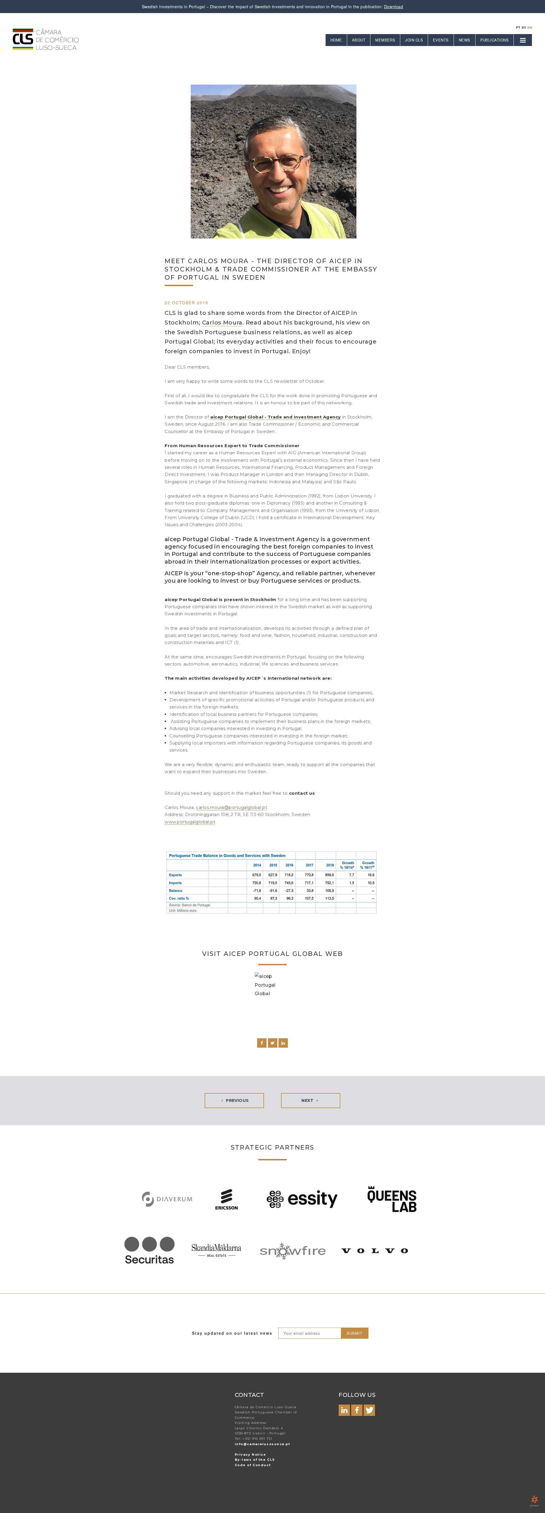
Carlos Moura (222, 322)
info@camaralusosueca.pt (262, 1444)
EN (529, 27)
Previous (237, 1100)
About (358, 40)
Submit (354, 1333)
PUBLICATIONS (494, 40)
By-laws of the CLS (255, 1460)
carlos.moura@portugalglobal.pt (231, 807)
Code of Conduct (253, 1465)
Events (441, 40)
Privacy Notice (250, 1455)
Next (308, 1100)
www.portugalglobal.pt (190, 821)
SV (524, 27)
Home (336, 40)
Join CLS (414, 40)
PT (518, 27)
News (464, 40)
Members (385, 40)
